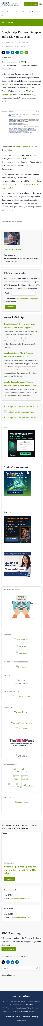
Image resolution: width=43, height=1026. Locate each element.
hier (15, 262)
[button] (41, 4)
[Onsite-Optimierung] (21, 606)
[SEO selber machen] (21, 696)
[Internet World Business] (21, 723)
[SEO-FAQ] (21, 680)
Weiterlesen (9, 879)
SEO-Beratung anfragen (31, 4)
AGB (18, 1017)
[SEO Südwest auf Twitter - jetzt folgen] (12, 785)
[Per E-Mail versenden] (26, 52)
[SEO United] (21, 728)
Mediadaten (21, 1020)
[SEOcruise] (21, 653)
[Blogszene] (21, 667)
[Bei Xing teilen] (17, 52)
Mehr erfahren (9, 949)
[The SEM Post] (21, 742)
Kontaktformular (21, 1011)
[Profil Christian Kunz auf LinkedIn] (25, 778)
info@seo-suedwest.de (19, 898)
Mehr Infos (28, 1005)
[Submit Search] (37, 968)
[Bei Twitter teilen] (3, 52)
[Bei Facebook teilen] (8, 52)
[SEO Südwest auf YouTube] (29, 785)
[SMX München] (21, 639)
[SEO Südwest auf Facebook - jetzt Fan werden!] (17, 770)
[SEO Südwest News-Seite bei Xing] (20, 785)
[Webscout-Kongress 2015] (21, 646)
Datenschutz (9, 1017)
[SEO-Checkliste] (21, 443)
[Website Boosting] (22, 712)
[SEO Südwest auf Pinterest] (17, 778)
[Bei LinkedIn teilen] (12, 52)
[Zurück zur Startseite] (10, 4)
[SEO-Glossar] (21, 802)
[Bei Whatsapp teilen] (22, 52)
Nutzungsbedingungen (29, 299)
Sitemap (35, 1017)
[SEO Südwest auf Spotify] (25, 770)
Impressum (26, 1017)
